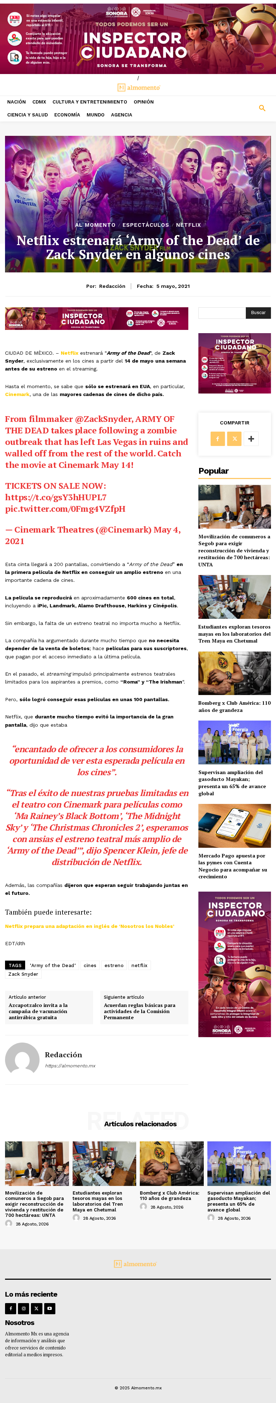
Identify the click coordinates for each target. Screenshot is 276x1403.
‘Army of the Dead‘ (53, 965)
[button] (241, 108)
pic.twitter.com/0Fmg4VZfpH (65, 508)
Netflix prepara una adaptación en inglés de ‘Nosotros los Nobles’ (89, 926)
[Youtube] (49, 1308)
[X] (234, 439)
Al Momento (95, 225)
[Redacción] (22, 1060)
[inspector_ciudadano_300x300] (234, 391)
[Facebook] (218, 439)
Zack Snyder (23, 974)
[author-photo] (9, 1224)
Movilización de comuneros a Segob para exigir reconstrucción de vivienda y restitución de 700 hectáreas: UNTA (234, 550)
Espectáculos (146, 225)
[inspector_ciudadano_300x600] (234, 1035)
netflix (140, 965)
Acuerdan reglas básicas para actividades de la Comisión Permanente (139, 1011)
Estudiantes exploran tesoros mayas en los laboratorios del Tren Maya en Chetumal (234, 633)
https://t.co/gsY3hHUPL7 (56, 497)
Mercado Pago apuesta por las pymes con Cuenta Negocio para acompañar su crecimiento (232, 866)
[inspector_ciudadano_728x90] (96, 328)
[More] (251, 439)
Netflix (188, 225)
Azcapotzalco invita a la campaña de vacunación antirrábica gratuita (38, 1011)
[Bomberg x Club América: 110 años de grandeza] (234, 673)
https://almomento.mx (70, 1065)
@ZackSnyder (103, 418)
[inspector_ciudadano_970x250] (138, 39)
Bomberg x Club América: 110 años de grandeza (234, 706)
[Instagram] (23, 1308)
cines (90, 965)
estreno (114, 965)
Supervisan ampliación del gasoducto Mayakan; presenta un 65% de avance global (232, 783)
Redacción (112, 286)
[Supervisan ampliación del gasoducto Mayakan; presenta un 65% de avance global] (234, 742)
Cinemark (17, 394)
